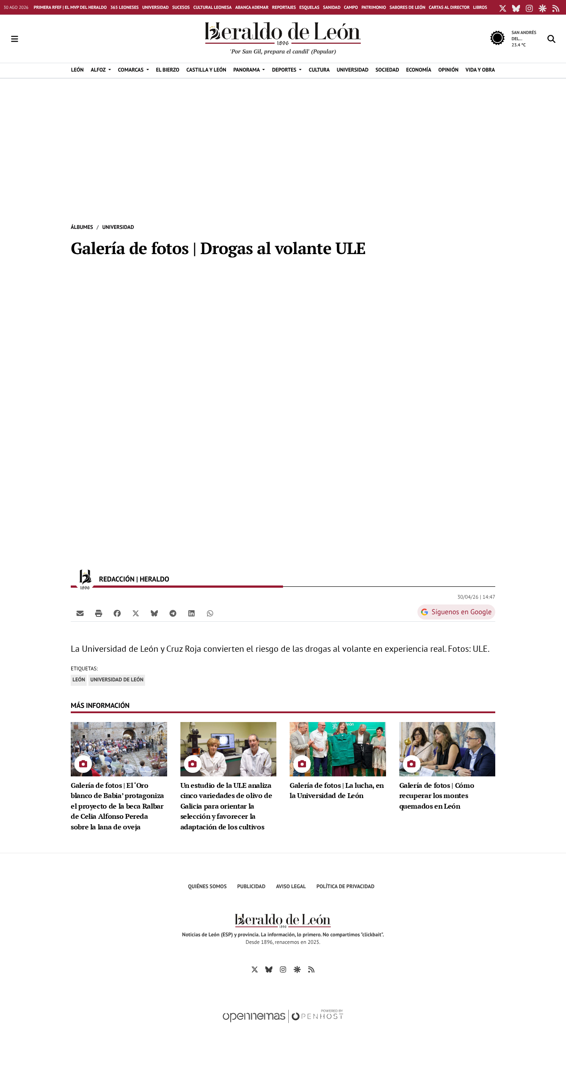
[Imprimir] (98, 612)
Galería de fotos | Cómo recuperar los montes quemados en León (436, 796)
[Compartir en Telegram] (173, 612)
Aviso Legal (291, 886)
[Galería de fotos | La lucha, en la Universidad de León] (338, 748)
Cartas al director (449, 7)
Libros (480, 7)
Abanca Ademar (251, 7)
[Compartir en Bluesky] (154, 612)
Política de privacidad (346, 886)
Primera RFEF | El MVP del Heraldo (70, 7)
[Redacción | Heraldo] (85, 579)
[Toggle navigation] (15, 39)
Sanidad (331, 7)
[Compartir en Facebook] (117, 612)
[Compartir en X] (135, 612)
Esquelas (309, 7)
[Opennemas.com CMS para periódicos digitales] (283, 1025)
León (79, 680)
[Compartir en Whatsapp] (210, 612)
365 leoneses (124, 7)
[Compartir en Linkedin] (191, 612)
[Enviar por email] (80, 612)
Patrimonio (373, 7)
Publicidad (251, 886)
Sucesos (181, 7)
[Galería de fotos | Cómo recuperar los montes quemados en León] (447, 748)
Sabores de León (407, 7)
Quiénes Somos (207, 886)
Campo (351, 7)
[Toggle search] (551, 39)
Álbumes (82, 227)
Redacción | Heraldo (135, 579)
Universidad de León (116, 680)
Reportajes (284, 7)
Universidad (155, 7)
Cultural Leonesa (212, 7)
